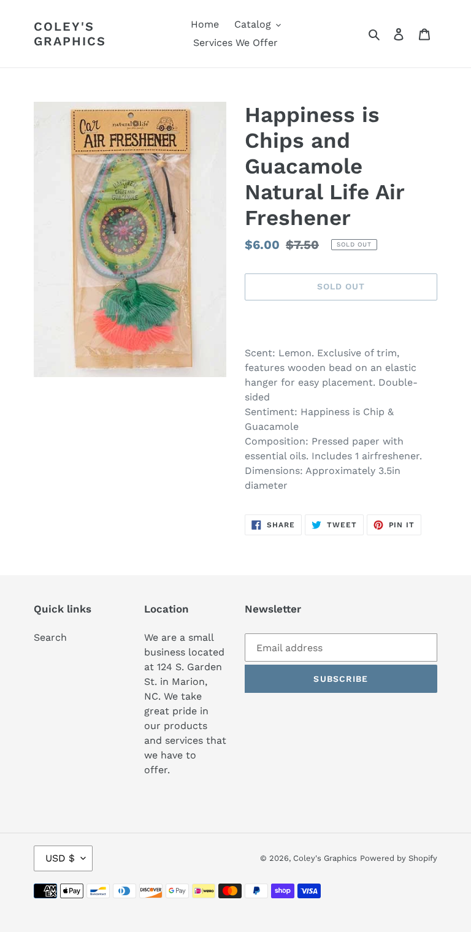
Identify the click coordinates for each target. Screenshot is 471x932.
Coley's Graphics (70, 33)
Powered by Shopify (398, 858)
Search (50, 637)
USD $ (60, 858)
